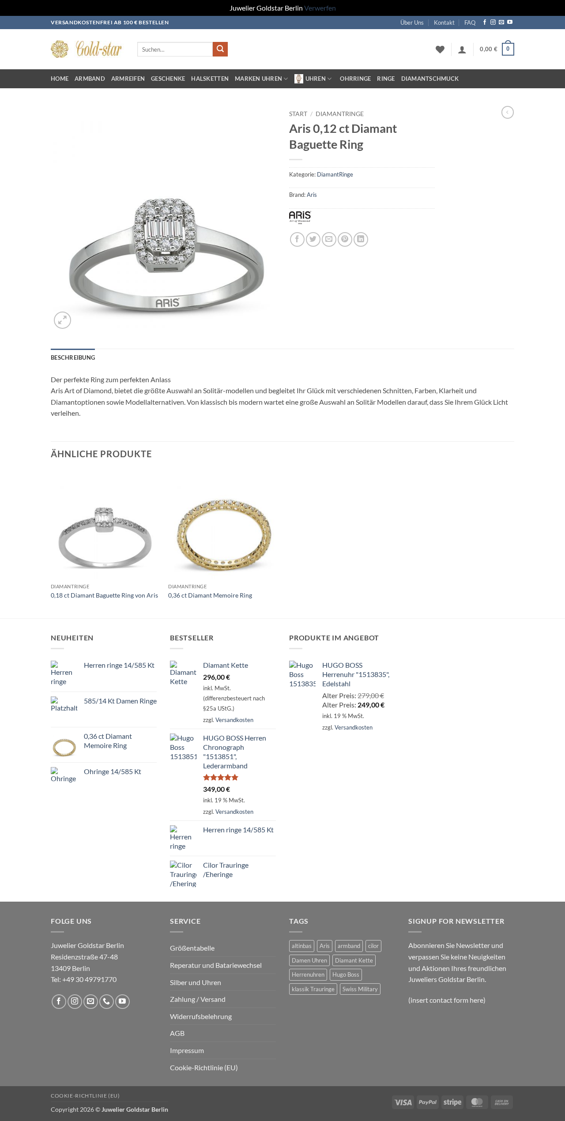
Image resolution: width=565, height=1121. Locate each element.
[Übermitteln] (220, 49)
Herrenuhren (308, 974)
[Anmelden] (462, 49)
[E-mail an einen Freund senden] (329, 239)
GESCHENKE (168, 78)
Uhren (315, 78)
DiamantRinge (340, 113)
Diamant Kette (354, 960)
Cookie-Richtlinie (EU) (204, 1067)
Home (59, 78)
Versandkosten (234, 719)
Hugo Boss (345, 974)
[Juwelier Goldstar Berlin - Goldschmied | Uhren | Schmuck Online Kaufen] (87, 49)
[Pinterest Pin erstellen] (345, 239)
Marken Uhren (258, 78)
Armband (90, 78)
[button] (497, 49)
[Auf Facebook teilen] (297, 239)
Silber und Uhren (195, 982)
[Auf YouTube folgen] (509, 22)
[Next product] (507, 112)
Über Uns (412, 22)
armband (349, 945)
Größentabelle (192, 948)
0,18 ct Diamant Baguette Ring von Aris (104, 595)
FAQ (469, 22)
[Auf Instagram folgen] (493, 22)
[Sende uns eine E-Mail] (501, 22)
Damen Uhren (309, 960)
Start (298, 113)
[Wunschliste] (440, 49)
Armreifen (128, 78)
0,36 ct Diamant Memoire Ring (210, 595)
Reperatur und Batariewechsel (216, 965)
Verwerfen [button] (320, 8)
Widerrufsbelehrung (201, 1016)
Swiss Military (360, 989)
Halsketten (210, 78)
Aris (312, 194)
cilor (373, 945)
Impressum (187, 1050)
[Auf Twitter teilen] (313, 239)
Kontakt (444, 22)
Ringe (386, 78)
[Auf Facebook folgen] (484, 22)
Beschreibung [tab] (73, 357)
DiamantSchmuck (430, 78)
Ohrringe (355, 78)
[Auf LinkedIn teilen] (361, 239)
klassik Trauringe (313, 989)
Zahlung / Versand (198, 999)
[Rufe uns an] (106, 1001)
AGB (177, 1033)
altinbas (302, 945)
